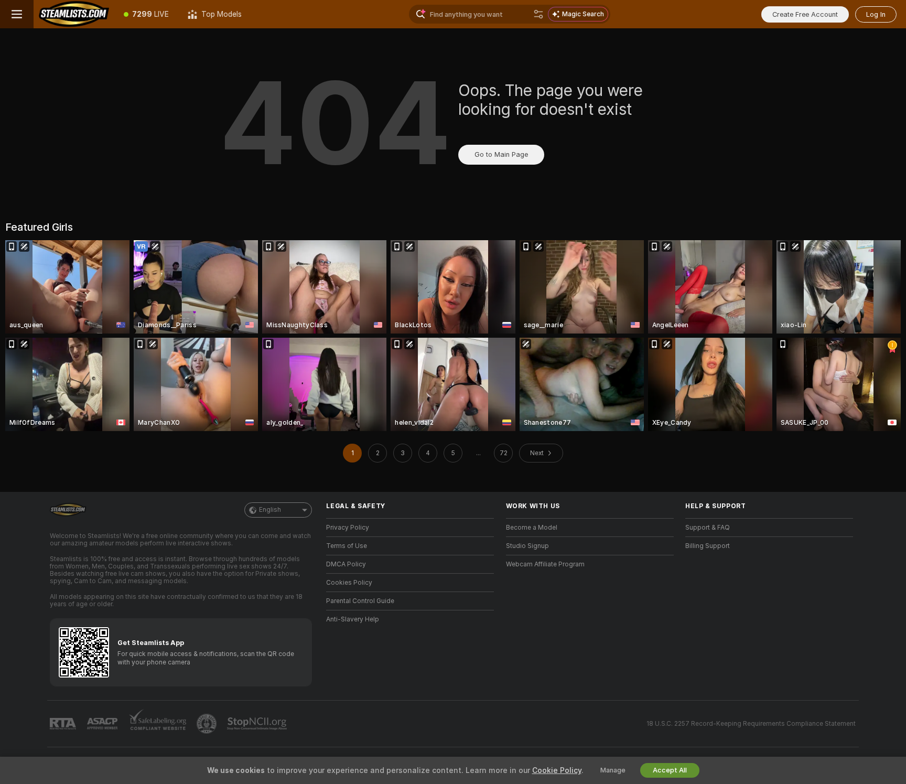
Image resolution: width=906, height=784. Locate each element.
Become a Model (531, 527)
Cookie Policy (556, 770)
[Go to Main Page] (74, 14)
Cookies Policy (349, 582)
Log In (876, 14)
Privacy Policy (347, 527)
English (270, 509)
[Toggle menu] (17, 14)
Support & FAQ (707, 527)
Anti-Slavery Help (352, 619)
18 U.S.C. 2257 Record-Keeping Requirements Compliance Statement (751, 723)
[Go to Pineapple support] (208, 724)
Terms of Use (346, 546)
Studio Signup (527, 546)
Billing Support (707, 546)
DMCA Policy (346, 564)
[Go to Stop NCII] (258, 723)
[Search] (538, 14)
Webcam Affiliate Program (545, 564)
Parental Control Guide (360, 601)
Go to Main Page (501, 154)
